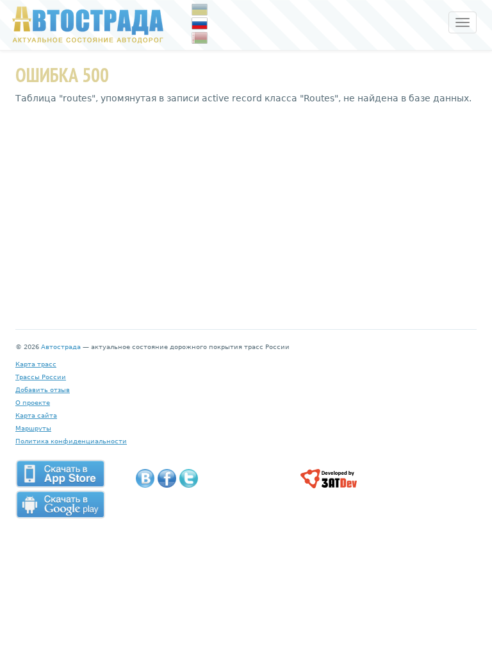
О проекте (32, 402)
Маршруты (33, 428)
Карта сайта (36, 415)
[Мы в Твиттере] (188, 478)
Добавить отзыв (42, 389)
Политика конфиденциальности (71, 441)
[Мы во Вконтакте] (145, 478)
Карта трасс (35, 364)
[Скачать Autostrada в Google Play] (60, 504)
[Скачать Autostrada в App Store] (60, 473)
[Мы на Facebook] (167, 478)
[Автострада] (85, 24)
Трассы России (40, 376)
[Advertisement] (246, 207)
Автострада (61, 346)
